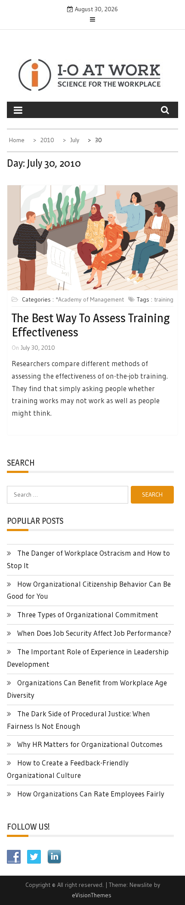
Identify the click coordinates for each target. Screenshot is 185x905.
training (163, 299)
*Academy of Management (90, 299)
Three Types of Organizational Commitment (87, 614)
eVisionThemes (91, 895)
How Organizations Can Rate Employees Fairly (90, 793)
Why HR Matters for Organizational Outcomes (90, 744)
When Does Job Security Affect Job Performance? (94, 633)
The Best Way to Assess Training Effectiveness (91, 325)
